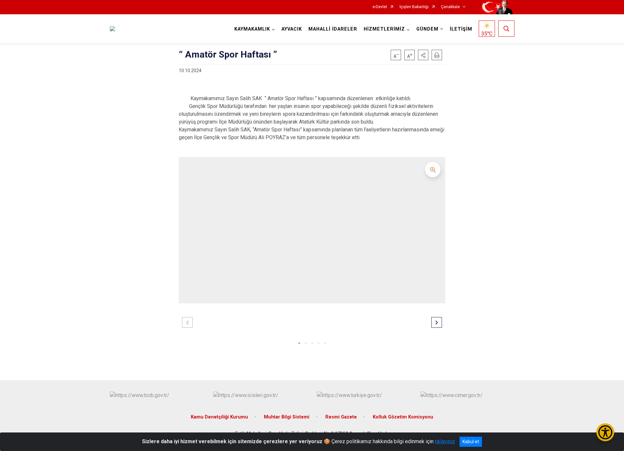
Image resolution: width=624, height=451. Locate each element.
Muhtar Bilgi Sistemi (286, 417)
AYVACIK (291, 29)
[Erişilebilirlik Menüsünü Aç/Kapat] (605, 432)
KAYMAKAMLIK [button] (252, 29)
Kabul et (470, 441)
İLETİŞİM (461, 29)
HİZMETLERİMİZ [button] (384, 29)
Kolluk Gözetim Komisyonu (403, 417)
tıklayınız (445, 441)
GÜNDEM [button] (427, 29)
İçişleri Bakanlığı (414, 7)
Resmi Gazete (341, 417)
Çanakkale (450, 7)
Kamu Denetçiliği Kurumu (219, 417)
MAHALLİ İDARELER (332, 29)
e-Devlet (379, 7)
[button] (423, 55)
